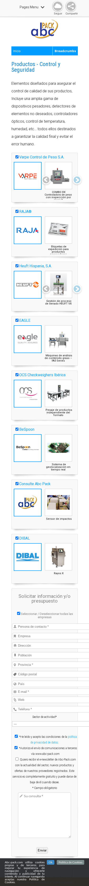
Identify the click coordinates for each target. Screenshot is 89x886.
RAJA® (25, 211)
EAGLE (24, 320)
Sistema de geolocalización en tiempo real (58, 467)
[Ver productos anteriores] (46, 180)
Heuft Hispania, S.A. (35, 266)
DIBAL (24, 538)
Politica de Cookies (70, 862)
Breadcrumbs (65, 51)
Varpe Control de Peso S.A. (41, 157)
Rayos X (59, 573)
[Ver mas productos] (77, 180)
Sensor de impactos (59, 518)
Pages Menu (29, 7)
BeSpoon (26, 429)
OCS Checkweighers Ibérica (42, 375)
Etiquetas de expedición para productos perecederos (58, 250)
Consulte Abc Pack (35, 484)
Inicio (17, 51)
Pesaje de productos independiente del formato (59, 412)
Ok (50, 862)
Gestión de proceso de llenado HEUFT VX (58, 302)
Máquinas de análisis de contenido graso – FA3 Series (58, 358)
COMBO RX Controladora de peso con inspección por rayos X (58, 196)
